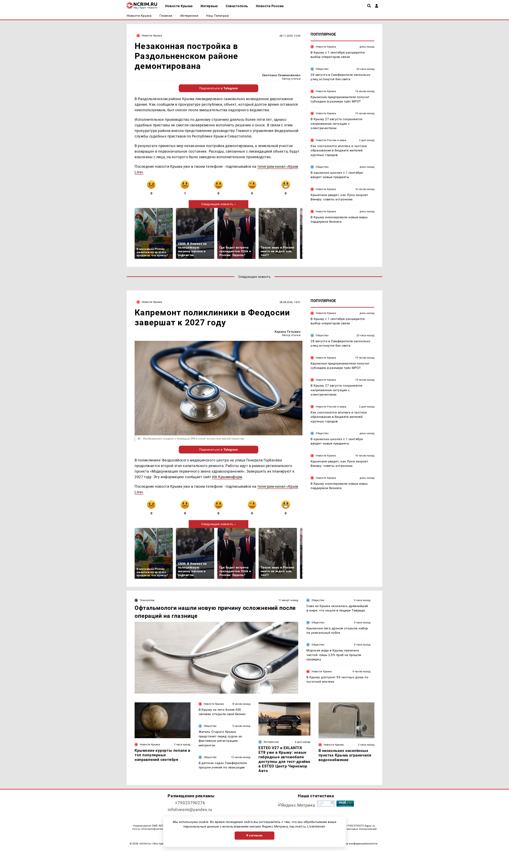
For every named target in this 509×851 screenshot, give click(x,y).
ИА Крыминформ (227, 477)
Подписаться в (218, 88)
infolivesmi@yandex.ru (190, 809)
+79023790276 (190, 802)
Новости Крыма (152, 35)
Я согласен (254, 835)
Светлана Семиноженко (281, 75)
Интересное (271, 741)
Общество (322, 68)
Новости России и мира (331, 140)
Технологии (147, 600)
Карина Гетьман (287, 331)
